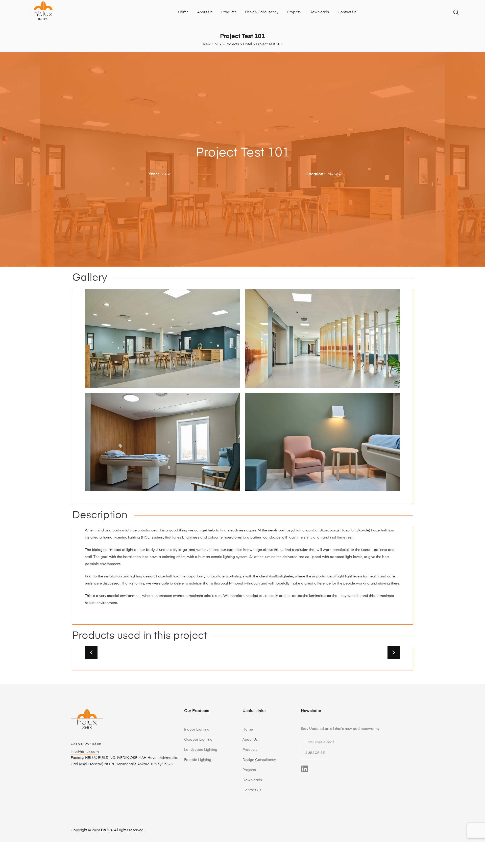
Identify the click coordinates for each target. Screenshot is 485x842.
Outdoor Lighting (198, 739)
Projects (294, 12)
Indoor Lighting (196, 729)
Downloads (319, 12)
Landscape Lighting (200, 750)
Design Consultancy (261, 12)
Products (228, 12)
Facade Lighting (197, 760)
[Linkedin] (304, 769)
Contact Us (347, 12)
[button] (91, 652)
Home (183, 12)
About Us (204, 12)
